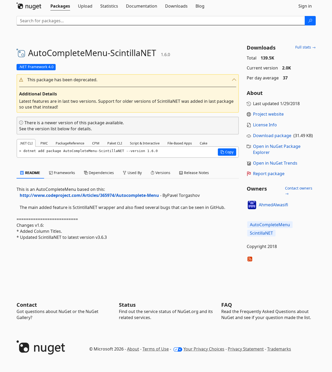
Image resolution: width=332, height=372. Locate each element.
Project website (268, 114)
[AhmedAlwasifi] (252, 205)
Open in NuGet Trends (275, 163)
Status (127, 304)
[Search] (310, 20)
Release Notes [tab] (196, 172)
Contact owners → (298, 191)
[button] (127, 80)
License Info (265, 125)
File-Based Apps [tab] (179, 143)
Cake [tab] (203, 143)
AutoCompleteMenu (270, 225)
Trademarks (279, 349)
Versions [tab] (162, 172)
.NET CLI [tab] (26, 143)
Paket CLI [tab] (114, 143)
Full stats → (305, 47)
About (133, 349)
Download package (272, 135)
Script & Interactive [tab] (145, 143)
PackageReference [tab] (70, 143)
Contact (27, 304)
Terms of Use (156, 349)
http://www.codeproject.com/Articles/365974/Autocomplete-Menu (89, 195)
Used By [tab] (134, 172)
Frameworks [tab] (64, 172)
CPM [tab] (95, 143)
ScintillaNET (261, 233)
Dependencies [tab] (101, 172)
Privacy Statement (246, 349)
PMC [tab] (44, 143)
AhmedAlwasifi (273, 205)
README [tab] (32, 172)
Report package (268, 173)
